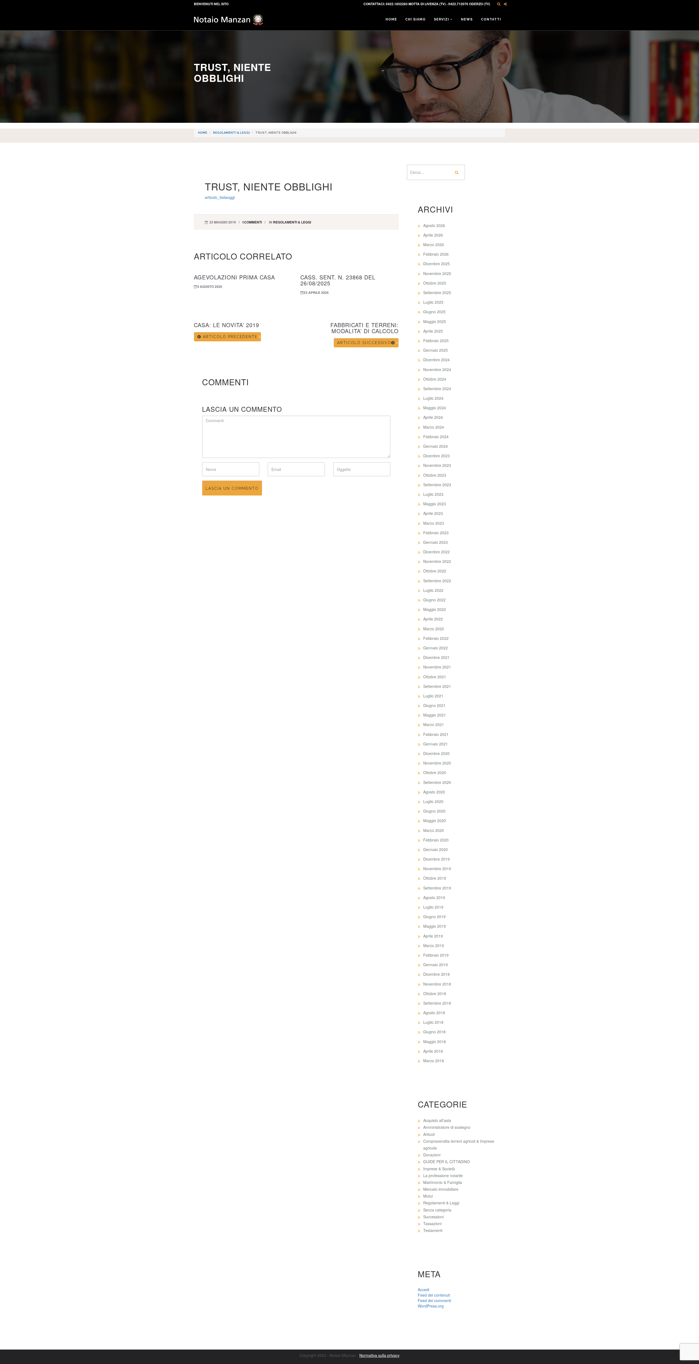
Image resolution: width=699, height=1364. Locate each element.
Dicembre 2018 (436, 974)
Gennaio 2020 (435, 849)
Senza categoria (437, 1210)
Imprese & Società (439, 1168)
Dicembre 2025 (436, 263)
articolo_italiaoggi (220, 197)
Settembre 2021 (437, 686)
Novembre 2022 (437, 561)
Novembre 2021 (437, 667)
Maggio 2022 (434, 609)
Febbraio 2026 (436, 254)
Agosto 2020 (434, 792)
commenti (253, 222)
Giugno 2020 (434, 811)
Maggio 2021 (434, 715)
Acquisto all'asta (437, 1120)
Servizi (442, 19)
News (467, 19)
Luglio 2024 (433, 398)
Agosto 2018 (434, 1012)
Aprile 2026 (433, 235)
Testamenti (432, 1230)
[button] (498, 3)
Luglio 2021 (433, 696)
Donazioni (431, 1154)
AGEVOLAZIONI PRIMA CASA (234, 277)
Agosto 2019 (434, 897)
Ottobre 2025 (434, 283)
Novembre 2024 (437, 369)
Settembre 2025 (437, 292)
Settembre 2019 (437, 888)
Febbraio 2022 (436, 638)
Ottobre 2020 (434, 772)
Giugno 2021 (434, 705)
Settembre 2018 (437, 1003)
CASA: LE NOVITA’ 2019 (226, 325)
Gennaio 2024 (435, 446)
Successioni (433, 1216)
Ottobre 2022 (434, 571)
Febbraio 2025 (436, 340)
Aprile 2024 (433, 417)
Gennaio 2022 (435, 647)
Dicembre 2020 (436, 753)
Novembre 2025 (437, 273)
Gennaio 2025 (435, 350)
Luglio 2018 (433, 1022)
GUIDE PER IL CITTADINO (446, 1161)
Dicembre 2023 (436, 455)
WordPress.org (431, 1306)
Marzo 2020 (433, 830)
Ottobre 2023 (434, 475)
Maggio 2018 (434, 1041)
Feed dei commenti (434, 1300)
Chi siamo (415, 19)
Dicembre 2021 (436, 657)
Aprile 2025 (433, 331)
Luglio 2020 (433, 801)
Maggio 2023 (434, 503)
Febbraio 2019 (436, 955)
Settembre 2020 (437, 782)
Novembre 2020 (437, 763)
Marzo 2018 (433, 1060)
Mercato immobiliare (440, 1189)
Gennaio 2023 (435, 542)
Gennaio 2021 (435, 744)
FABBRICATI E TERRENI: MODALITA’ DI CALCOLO (364, 328)
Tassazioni (432, 1223)
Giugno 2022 (434, 599)
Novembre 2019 (437, 868)
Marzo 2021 (433, 724)
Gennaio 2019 (435, 964)
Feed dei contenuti (434, 1295)
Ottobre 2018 (434, 993)
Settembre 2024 (437, 388)
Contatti (491, 19)
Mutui (428, 1196)
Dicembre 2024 (436, 359)
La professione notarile (443, 1175)
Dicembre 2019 (436, 859)
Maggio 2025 (434, 321)
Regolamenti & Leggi (231, 133)
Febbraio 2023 (436, 532)
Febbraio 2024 (436, 436)
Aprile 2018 (433, 1051)
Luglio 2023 (433, 494)
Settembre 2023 (437, 484)
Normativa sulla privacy (379, 1355)
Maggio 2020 (434, 820)
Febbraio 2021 (436, 734)
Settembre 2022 (437, 580)
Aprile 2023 (433, 513)
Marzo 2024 (433, 427)
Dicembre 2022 (436, 551)
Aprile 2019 (433, 936)
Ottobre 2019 (434, 878)
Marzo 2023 (433, 523)
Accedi (423, 1289)
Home (391, 19)
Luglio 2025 (433, 302)
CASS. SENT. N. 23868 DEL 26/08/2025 (337, 280)
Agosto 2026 (434, 225)
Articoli (429, 1134)
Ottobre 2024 (434, 379)
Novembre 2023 (437, 465)
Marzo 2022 (433, 628)
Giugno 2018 (434, 1031)
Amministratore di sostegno (446, 1127)
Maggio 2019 (434, 926)
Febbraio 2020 (436, 840)
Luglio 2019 (433, 907)
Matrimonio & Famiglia (442, 1182)
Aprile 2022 (433, 619)
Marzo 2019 (433, 945)
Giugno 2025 (434, 311)
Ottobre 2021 (434, 676)
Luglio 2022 (433, 590)
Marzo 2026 (433, 244)
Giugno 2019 (434, 916)
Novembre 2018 (437, 984)
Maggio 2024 (434, 407)
